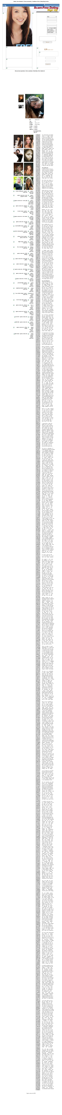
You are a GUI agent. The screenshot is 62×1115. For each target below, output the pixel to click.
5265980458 (38, 922)
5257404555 (38, 460)
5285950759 (38, 504)
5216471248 (38, 202)
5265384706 (38, 208)
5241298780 (38, 506)
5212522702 (38, 774)
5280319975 (38, 681)
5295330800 (38, 434)
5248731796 (38, 965)
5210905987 (38, 724)
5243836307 (38, 1028)
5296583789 (38, 162)
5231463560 (38, 525)
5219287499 (38, 207)
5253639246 (38, 663)
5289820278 (38, 656)
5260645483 (38, 451)
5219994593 (38, 776)
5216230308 (38, 711)
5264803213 (38, 339)
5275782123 (38, 146)
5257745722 (38, 764)
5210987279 (38, 379)
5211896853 (38, 963)
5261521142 (38, 201)
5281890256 (38, 275)
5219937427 (38, 518)
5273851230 (38, 598)
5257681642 (38, 149)
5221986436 (38, 498)
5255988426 (38, 315)
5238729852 (38, 389)
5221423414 (38, 909)
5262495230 (38, 340)
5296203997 (38, 926)
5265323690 (38, 150)
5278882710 (38, 365)
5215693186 (38, 470)
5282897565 (38, 372)
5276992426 (38, 486)
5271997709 (38, 1054)
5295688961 (38, 836)
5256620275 (38, 578)
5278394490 (38, 723)
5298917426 (38, 952)
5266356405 (38, 1088)
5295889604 (38, 994)
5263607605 (38, 801)
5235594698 (38, 795)
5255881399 (38, 148)
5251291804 (38, 891)
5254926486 (38, 647)
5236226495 (38, 300)
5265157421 (38, 176)
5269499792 (38, 231)
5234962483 (38, 1026)
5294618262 (38, 751)
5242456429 (38, 547)
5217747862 (38, 511)
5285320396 (38, 236)
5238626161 (38, 895)
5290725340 (38, 983)
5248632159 (38, 406)
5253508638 (38, 1001)
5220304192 (38, 1081)
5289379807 (38, 596)
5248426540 (38, 536)
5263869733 (38, 615)
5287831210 (38, 302)
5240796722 (38, 349)
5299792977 (38, 438)
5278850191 (38, 494)
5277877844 (38, 1079)
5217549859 (38, 960)
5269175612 (38, 715)
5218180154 (38, 550)
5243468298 (38, 156)
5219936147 (38, 1057)
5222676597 (38, 193)
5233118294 (38, 399)
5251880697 (38, 271)
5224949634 (38, 414)
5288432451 (38, 1072)
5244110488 (38, 622)
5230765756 (38, 229)
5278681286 (38, 537)
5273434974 (38, 896)
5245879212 (38, 685)
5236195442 (38, 1073)
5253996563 (38, 992)
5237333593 (38, 516)
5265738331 (38, 309)
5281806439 (38, 739)
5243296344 (38, 188)
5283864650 (38, 489)
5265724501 (38, 687)
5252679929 (38, 182)
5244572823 (38, 381)
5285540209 (38, 940)
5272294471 (38, 478)
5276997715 (38, 1033)
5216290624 (38, 863)
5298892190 (38, 894)
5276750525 (38, 646)
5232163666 (38, 820)
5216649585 (38, 474)
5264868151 (38, 654)
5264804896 (38, 286)
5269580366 (38, 779)
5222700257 (38, 1011)
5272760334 (38, 800)
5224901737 (38, 678)
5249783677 (38, 369)
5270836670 (38, 913)
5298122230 (38, 1050)
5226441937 (38, 888)
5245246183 (38, 210)
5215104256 (38, 579)
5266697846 (38, 507)
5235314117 (38, 533)
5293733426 (38, 825)
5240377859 (38, 757)
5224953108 (38, 472)
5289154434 (38, 1055)
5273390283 (38, 995)
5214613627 (38, 217)
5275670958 (38, 1080)
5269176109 (38, 154)
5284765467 (38, 791)
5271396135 (38, 363)
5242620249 (38, 908)
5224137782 (38, 998)
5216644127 (38, 866)
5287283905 (38, 493)
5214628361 (38, 620)
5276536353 (38, 459)
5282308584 (38, 1077)
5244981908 (38, 401)
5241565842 (38, 416)
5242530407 (38, 838)
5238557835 (38, 843)
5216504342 (38, 667)
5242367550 (38, 918)
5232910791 (38, 1018)
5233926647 (38, 338)
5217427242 (38, 649)
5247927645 (38, 409)
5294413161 (38, 857)
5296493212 (38, 1009)
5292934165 (38, 573)
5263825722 (38, 736)
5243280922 (38, 561)
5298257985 (38, 447)
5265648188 (38, 242)
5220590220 (38, 1062)
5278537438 (38, 810)
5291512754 (38, 862)
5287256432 (38, 636)
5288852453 (38, 211)
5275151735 (38, 1015)
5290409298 (38, 837)
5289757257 (38, 976)
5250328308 (38, 354)
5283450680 (38, 197)
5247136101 (38, 671)
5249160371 (38, 441)
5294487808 (38, 609)
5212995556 (38, 588)
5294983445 (38, 503)
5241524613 (38, 966)
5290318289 (38, 301)
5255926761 (38, 990)
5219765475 (38, 306)
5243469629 (38, 556)
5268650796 (38, 831)
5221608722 (38, 477)
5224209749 (38, 312)
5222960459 (38, 903)
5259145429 (38, 670)
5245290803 (38, 400)
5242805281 (38, 988)
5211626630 (38, 327)
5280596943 (38, 430)
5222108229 (38, 200)
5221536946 (38, 417)
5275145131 (38, 1046)
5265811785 (38, 209)
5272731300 (38, 576)
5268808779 (38, 792)
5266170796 (38, 348)
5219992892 (38, 386)
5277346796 (38, 296)
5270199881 (38, 260)
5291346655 (38, 261)
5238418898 (38, 773)
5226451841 (38, 947)
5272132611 (38, 629)
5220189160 (38, 878)
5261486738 (38, 1014)
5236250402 (38, 701)
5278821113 (38, 943)
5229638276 (38, 865)
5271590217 (38, 396)
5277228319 (38, 1059)
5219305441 (38, 881)
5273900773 (38, 612)
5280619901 (38, 390)
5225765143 (38, 605)
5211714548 (38, 168)
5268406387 (38, 397)
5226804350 (38, 826)
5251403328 (38, 1031)
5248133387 (38, 846)
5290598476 (38, 997)
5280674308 (38, 466)
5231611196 (38, 325)
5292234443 (38, 1040)
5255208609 (38, 742)
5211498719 (38, 917)
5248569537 (38, 378)
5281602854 (38, 693)
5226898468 (38, 352)
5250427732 (38, 978)
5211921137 (38, 869)
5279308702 (38, 502)
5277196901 (38, 203)
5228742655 (38, 346)
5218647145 (38, 799)
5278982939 (38, 134)
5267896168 (38, 1044)
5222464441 (38, 971)
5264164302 (38, 320)
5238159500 (38, 284)
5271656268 (38, 939)
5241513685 (38, 900)
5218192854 (38, 424)
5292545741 (38, 859)
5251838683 (38, 610)
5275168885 (38, 515)
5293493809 (38, 222)
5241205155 (38, 886)
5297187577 (38, 585)
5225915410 (38, 1006)
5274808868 (38, 461)
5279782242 (38, 623)
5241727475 (38, 749)
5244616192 (38, 215)
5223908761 (38, 226)
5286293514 (38, 851)
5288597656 (38, 603)
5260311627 (38, 921)
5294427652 (38, 383)
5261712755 (38, 969)
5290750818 (38, 593)
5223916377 (38, 433)
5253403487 (38, 961)
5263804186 (38, 170)
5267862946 (38, 361)
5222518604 (38, 1020)
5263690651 (38, 254)
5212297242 (38, 691)
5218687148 (38, 935)
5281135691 (38, 760)
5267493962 (38, 871)
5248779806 (38, 282)
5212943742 (38, 269)
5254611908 (38, 730)
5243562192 (38, 1012)
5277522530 (38, 802)
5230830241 (38, 323)
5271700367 (38, 823)
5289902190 (38, 957)
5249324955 (38, 382)
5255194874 (38, 786)
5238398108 (38, 1053)
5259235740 (38, 697)
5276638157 (38, 364)
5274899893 (38, 1049)
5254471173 (38, 933)
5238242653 (38, 977)
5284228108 (38, 817)
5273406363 (38, 196)
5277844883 (38, 930)
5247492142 (38, 187)
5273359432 (38, 167)
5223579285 (38, 1058)
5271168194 (38, 618)
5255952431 (38, 172)
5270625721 (38, 374)
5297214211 (38, 745)
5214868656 (38, 951)
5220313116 (38, 224)
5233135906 (38, 508)
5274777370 (38, 809)
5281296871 (38, 1002)
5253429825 (38, 218)
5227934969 (38, 513)
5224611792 (38, 568)
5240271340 (38, 668)
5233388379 (38, 864)
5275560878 (38, 682)
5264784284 (38, 245)
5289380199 (38, 599)
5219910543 (38, 1051)
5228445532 (38, 638)
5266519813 (38, 690)
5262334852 (38, 190)
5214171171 (38, 771)
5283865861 (38, 234)
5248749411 (38, 563)
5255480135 (38, 587)
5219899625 (38, 546)
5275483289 (38, 509)
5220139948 (38, 904)
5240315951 (38, 683)
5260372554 (38, 421)
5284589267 (38, 487)
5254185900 (38, 830)
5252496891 (38, 377)
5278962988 (38, 790)
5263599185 (38, 698)
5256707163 (38, 769)
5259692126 (38, 614)
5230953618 (38, 344)
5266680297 (38, 267)
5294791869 (38, 597)
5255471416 (38, 972)
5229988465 (38, 496)
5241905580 (38, 446)
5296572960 (38, 734)
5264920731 (38, 829)
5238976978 (38, 375)
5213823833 (38, 1064)
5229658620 (38, 326)
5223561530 (38, 848)
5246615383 (38, 413)
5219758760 (38, 594)
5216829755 (38, 450)
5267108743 (38, 721)
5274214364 (38, 392)
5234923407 (38, 725)
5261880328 (38, 1066)
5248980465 (38, 872)
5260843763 (38, 257)
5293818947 (38, 719)
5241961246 (38, 666)
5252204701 (38, 214)
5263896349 (38, 572)
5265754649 (38, 645)
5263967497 (38, 492)
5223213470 (38, 785)
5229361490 (38, 1071)
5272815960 (38, 883)
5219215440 (38, 425)
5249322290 (38, 834)
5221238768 (38, 657)
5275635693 (38, 194)
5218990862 (38, 819)
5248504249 (38, 554)
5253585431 (38, 297)
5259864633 (38, 240)
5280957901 (38, 258)
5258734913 (38, 256)
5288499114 (38, 714)
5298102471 (38, 740)
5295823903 (38, 391)
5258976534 (38, 175)
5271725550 (38, 278)
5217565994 (38, 906)
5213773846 (38, 835)
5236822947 (38, 827)
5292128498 (38, 1085)
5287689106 (38, 279)
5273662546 (38, 144)
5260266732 (38, 431)
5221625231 (38, 741)
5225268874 (38, 366)
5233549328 (38, 189)
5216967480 (38, 443)
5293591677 (38, 770)
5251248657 (38, 265)
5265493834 (38, 311)
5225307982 (38, 535)
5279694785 (38, 157)
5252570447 (38, 334)
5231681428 (38, 177)
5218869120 (38, 295)
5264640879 (38, 330)
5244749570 (38, 299)
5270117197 (38, 876)
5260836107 (38, 285)
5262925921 (38, 1078)
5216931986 (38, 336)
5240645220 (38, 559)
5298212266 (38, 754)
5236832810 (38, 244)
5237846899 (38, 665)
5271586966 (38, 233)
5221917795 (38, 853)
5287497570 (38, 259)
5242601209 (38, 183)
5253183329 (38, 448)
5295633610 (38, 750)
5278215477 (38, 581)
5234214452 (38, 619)
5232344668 (38, 868)
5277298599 (38, 562)
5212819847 (38, 637)
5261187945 (38, 165)
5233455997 (38, 818)
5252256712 (38, 822)
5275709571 (38, 1067)
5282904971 (38, 490)
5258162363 (38, 331)
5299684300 (38, 805)
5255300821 (38, 630)
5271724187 (38, 293)
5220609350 (38, 412)
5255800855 (38, 362)
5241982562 (38, 844)
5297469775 (38, 1038)
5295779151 (38, 735)
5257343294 (38, 733)
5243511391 (38, 435)
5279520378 (38, 1068)
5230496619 (38, 241)
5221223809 (38, 639)
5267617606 (38, 874)
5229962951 (38, 941)
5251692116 (38, 590)
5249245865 (38, 139)
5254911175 (38, 368)
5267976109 (38, 1004)
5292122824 (38, 317)
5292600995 (38, 205)
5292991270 (38, 294)
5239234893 (38, 570)
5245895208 (38, 616)
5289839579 (38, 439)
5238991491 (38, 524)
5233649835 (38, 1045)
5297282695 (38, 905)
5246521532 (38, 1061)
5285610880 (38, 250)
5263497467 (38, 839)
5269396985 (38, 1008)
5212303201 (38, 249)
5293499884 (38, 482)
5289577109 (38, 283)
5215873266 (38, 635)
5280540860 (38, 1021)
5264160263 (38, 347)
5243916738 (38, 432)
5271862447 (38, 737)
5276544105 (38, 174)
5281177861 (38, 184)
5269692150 (38, 564)
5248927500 (38, 289)
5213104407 (38, 198)
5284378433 (38, 942)
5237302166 (38, 248)
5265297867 (38, 902)
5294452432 (38, 673)
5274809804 (38, 889)
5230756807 (38, 592)
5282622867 (38, 220)
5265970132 (38, 852)
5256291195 (38, 480)
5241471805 (38, 228)
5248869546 (38, 924)
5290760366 (38, 373)
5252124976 (38, 759)
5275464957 (38, 775)
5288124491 (38, 796)
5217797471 (38, 718)
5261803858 (38, 923)
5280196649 (38, 627)
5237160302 (38, 705)
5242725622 (38, 777)
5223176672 (38, 532)
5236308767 (38, 517)
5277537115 (38, 343)
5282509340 (38, 158)
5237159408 (38, 732)
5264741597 (38, 778)
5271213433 (38, 582)
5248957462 (38, 465)
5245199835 (38, 153)
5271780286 (38, 539)
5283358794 (38, 873)
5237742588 (38, 159)
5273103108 (38, 1017)
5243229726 (38, 793)
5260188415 (38, 304)
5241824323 (38, 145)
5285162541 (38, 171)
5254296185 (38, 803)
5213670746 (38, 726)
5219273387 (38, 653)
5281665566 (38, 567)
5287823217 (38, 758)
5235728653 (38, 914)
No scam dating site (46, 280)
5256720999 (38, 689)
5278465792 (38, 975)
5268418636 (38, 700)
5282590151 (38, 787)
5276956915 (38, 676)
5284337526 (38, 1034)
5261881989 (38, 934)
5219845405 (38, 437)
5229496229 (38, 938)
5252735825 (38, 920)
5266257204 (38, 946)
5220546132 (38, 521)
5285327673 (38, 456)
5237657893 (38, 986)
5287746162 (38, 928)
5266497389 (38, 403)
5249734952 (38, 860)
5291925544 (38, 457)
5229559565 (38, 1041)
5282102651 (38, 463)
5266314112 (38, 303)
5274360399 (38, 464)
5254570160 (38, 1076)
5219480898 (38, 577)
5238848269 (38, 380)
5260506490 (38, 664)
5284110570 (38, 985)
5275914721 (38, 481)
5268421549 (38, 138)
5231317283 (38, 702)
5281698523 (38, 358)
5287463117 (38, 641)
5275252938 (38, 1069)
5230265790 (38, 584)
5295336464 (38, 1037)
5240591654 (38, 552)
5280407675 (38, 569)
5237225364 (38, 415)
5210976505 (38, 706)
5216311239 (38, 287)
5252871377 (38, 659)
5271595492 (38, 251)
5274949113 (38, 694)
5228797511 (38, 631)
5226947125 (38, 999)
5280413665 (38, 266)
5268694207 (38, 235)
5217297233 (38, 429)
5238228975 (38, 954)
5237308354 (38, 360)
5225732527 (38, 1027)
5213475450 (38, 1010)
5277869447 (38, 845)
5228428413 (38, 1032)
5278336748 (38, 442)
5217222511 (38, 870)
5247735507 (38, 163)
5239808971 (38, 728)
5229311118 (38, 501)
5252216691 (38, 426)
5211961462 (38, 276)
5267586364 (38, 534)
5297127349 (38, 319)
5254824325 (38, 206)
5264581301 (38, 418)
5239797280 (38, 232)
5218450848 (38, 890)
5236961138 (38, 929)
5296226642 (38, 967)
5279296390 (38, 141)
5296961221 (38, 526)
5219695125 (38, 621)
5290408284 (38, 912)
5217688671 (38, 743)
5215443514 (38, 855)
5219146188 (38, 199)
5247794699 (38, 658)
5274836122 (38, 246)
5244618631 (38, 633)
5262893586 (38, 575)
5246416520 (38, 752)
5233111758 (38, 345)
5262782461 (38, 322)
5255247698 (38, 1036)
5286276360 (38, 727)
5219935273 (38, 411)
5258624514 (38, 955)
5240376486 (38, 911)
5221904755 (38, 566)
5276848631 (38, 1089)
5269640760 (38, 558)
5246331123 (38, 321)
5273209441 (38, 370)
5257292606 (38, 491)
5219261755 (38, 842)
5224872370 (38, 388)
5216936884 (38, 549)
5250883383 (38, 604)
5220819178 (38, 783)
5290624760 (38, 661)
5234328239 (38, 811)
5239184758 (38, 427)
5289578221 (38, 305)
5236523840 (38, 542)
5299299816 (38, 688)
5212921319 (38, 887)
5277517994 (38, 512)
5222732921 (38, 191)
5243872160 (38, 684)
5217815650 (38, 611)
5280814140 (38, 423)
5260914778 (38, 956)
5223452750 (38, 602)
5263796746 (38, 288)
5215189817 (38, 173)
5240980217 (38, 1042)
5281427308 (38, 1019)
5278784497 (38, 982)
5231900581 (38, 650)
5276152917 (38, 213)
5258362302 (38, 181)
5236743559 (38, 840)
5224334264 (38, 473)
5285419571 (38, 672)
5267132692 (38, 580)
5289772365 (38, 680)
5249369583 (38, 519)
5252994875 (38, 892)
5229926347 (38, 476)
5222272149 (38, 313)
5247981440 (38, 788)
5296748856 (38, 717)
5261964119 (38, 551)
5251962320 (38, 1086)
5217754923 (38, 991)
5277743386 (38, 292)
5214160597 (38, 1087)
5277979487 (38, 140)
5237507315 (38, 989)
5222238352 (38, 545)
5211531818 (38, 239)
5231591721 (38, 357)
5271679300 (38, 404)
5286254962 (38, 950)
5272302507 (38, 541)
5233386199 (38, 523)
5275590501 (38, 882)
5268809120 (38, 155)
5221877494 (38, 219)
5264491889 (38, 407)
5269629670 (38, 808)
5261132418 (38, 1070)
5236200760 (38, 353)
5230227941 (38, 520)
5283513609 (38, 731)
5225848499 (38, 560)
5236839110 (38, 467)
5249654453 (38, 1047)
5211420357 (38, 243)
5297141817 (38, 959)
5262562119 (38, 328)
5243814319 (38, 856)
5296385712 (38, 899)
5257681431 (38, 595)
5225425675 (38, 160)
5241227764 (38, 642)
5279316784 (38, 1043)
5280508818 (38, 308)
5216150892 (38, 1084)
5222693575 (38, 337)
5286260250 (38, 877)
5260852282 (38, 142)
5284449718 (38, 180)
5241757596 (38, 948)
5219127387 (38, 885)
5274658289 (38, 696)
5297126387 (38, 1003)
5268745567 (38, 277)
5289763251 (38, 821)
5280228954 (38, 529)
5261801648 (38, 458)
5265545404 (38, 384)
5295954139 (38, 931)
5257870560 (38, 227)
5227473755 (38, 812)
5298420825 (38, 166)
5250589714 (38, 847)
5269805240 (38, 761)
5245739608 (38, 648)
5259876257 (38, 571)
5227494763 (38, 980)
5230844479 (38, 709)
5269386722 (38, 351)
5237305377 (38, 907)
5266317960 (38, 958)
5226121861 (38, 318)
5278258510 (38, 332)
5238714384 (38, 662)
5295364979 (38, 335)
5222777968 (38, 925)
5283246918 (38, 270)
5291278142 (38, 722)
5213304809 (38, 708)
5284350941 (38, 475)
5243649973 (38, 748)
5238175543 (38, 468)
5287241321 (38, 675)
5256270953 (38, 601)
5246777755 (38, 993)
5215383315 (38, 136)
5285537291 (38, 223)
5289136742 (38, 185)
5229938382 (38, 310)
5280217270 (38, 625)
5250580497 (38, 589)
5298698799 (38, 916)
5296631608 (38, 1083)
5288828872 (38, 1007)
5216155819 (38, 768)
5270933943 (38, 814)
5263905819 (38, 1060)
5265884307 (38, 964)
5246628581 (38, 405)
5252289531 (38, 624)
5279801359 (38, 527)
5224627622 (38, 1035)
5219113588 (38, 237)
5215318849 (38, 897)
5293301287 (38, 137)
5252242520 (38, 1023)
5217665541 (38, 485)
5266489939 (38, 1063)
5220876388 (38, 945)
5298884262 (38, 452)
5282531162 (38, 440)
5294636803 (38, 782)
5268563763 (38, 179)
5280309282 (38, 329)
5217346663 (38, 274)
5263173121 (38, 651)
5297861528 (38, 766)
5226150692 (38, 756)
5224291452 (38, 806)
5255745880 (38, 828)
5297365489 (38, 530)
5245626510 (38, 767)
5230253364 (38, 937)
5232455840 (38, 147)
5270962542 (38, 816)
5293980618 (38, 784)
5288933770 (38, 674)
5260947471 (38, 291)
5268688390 (38, 544)
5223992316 (38, 679)
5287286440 (38, 528)
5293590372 (38, 915)
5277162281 (38, 253)
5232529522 (38, 849)
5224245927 (38, 949)
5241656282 (38, 607)
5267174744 (38, 1025)
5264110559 (38, 973)
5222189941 (38, 356)
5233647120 (38, 1029)
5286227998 (38, 1016)
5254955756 (38, 932)
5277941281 (38, 151)
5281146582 (38, 454)
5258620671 (38, 644)
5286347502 (38, 586)
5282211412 (38, 762)
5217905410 (38, 543)
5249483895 (38, 538)
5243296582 (38, 613)
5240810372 (38, 968)
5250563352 (38, 797)
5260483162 (38, 398)
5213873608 (38, 500)
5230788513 (38, 861)
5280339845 (38, 1075)
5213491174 (38, 555)
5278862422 (38, 974)
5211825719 (38, 854)
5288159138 (38, 342)
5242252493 (38, 1052)
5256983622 (38, 710)
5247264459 (38, 495)
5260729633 (38, 164)
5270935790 (38, 192)
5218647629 (38, 387)
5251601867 (38, 747)
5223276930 (38, 355)
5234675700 (38, 272)
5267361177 (38, 449)
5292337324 (38, 984)
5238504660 (38, 713)
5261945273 (38, 422)
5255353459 (38, 981)
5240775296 (38, 252)
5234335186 (38, 408)
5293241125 (38, 716)
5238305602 (38, 314)
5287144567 (38, 484)
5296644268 (38, 640)
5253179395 (38, 499)
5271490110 (38, 804)
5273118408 (38, 216)
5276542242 (38, 268)
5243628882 (38, 262)
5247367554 (38, 455)
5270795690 (38, 444)
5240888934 (38, 880)
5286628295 (38, 879)
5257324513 (38, 510)
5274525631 (38, 263)
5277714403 (38, 655)
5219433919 (38, 765)
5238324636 (38, 483)
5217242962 (38, 707)
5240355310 (38, 1000)
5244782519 (38, 628)
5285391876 (38, 813)
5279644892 (38, 704)
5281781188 (38, 1024)
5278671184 (38, 692)
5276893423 (38, 225)
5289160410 (38, 753)
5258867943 (38, 553)
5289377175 (38, 394)
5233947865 (38, 606)
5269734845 (38, 280)
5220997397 (38, 744)
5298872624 (38, 780)
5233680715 (38, 794)
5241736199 (38, 420)
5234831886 (38, 395)
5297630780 (38, 833)
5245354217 (38, 371)
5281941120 (38, 898)
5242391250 (38, 632)
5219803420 (38, 469)
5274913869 (38, 699)
